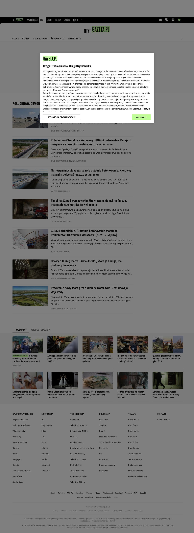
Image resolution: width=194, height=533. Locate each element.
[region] (97, 88)
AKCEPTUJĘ (141, 117)
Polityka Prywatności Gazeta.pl (127, 109)
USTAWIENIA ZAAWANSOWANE (61, 117)
